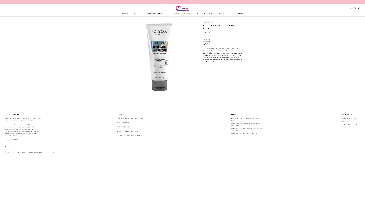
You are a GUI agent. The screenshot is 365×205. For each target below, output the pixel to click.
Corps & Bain (174, 13)
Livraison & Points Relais (349, 118)
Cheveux (186, 13)
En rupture (223, 68)
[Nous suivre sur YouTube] (15, 146)
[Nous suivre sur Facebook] (5, 146)
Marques (221, 13)
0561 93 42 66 (125, 127)
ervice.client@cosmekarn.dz (130, 131)
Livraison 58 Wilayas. (11, 136)
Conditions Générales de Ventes (351, 125)
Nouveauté (139, 13)
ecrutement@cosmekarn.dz (134, 135)
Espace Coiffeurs (236, 13)
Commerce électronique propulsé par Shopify (37, 152)
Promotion (126, 13)
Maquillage (209, 13)
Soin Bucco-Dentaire (156, 13)
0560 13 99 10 (125, 123)
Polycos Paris (208, 22)
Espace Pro (345, 122)
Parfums (197, 13)
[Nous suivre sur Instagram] (10, 146)
